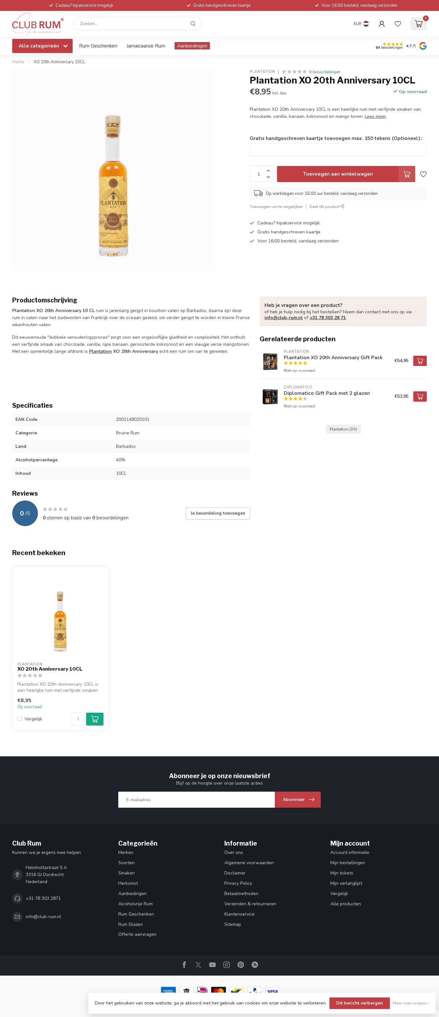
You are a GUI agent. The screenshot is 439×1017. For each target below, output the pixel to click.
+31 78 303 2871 (43, 898)
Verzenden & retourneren (250, 904)
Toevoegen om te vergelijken (276, 206)
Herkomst (128, 883)
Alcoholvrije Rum (135, 904)
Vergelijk (33, 719)
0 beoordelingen (324, 71)
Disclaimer (235, 873)
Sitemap (232, 924)
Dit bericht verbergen (359, 1003)
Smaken (126, 873)
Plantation (262, 72)
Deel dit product (324, 206)
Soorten (126, 863)
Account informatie (349, 852)
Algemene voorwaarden (249, 863)
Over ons (233, 852)
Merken (125, 852)
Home (18, 62)
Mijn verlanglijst (346, 883)
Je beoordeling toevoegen (218, 513)
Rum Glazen (130, 924)
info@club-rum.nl (283, 318)
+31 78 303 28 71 (327, 318)
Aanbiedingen (192, 45)
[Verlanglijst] (398, 23)
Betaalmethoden (241, 894)
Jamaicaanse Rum (146, 45)
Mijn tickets (341, 873)
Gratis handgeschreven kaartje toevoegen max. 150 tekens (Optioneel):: (336, 138)
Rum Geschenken (98, 45)
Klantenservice (239, 914)
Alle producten (345, 904)
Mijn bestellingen (347, 863)
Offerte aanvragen (137, 934)
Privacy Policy (238, 883)
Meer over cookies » (411, 1003)
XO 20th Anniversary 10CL (59, 62)
